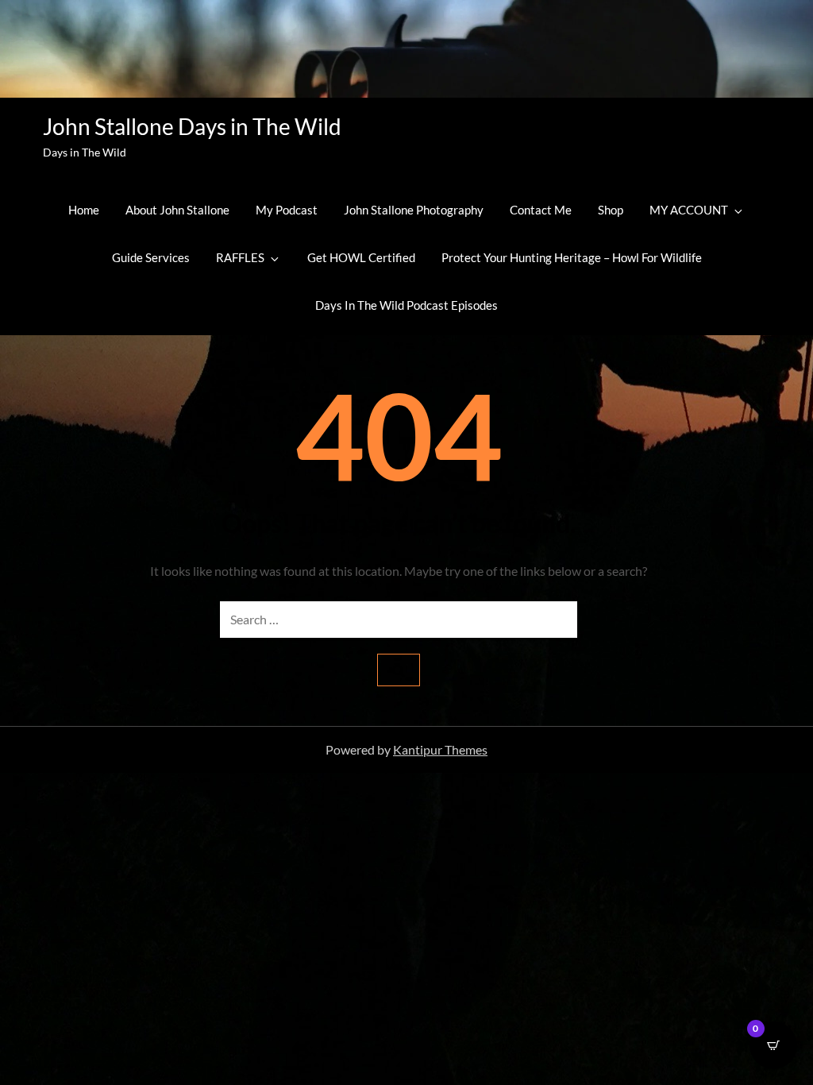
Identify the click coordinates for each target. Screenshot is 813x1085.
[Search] (398, 670)
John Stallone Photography (414, 210)
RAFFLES (240, 257)
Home (83, 210)
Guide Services (151, 257)
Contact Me (541, 210)
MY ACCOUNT (688, 210)
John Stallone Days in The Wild (192, 126)
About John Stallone (177, 210)
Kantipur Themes (440, 749)
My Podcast (287, 210)
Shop (610, 210)
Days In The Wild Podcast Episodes (406, 305)
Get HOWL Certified (361, 257)
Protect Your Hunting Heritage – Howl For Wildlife (571, 257)
